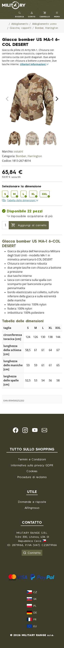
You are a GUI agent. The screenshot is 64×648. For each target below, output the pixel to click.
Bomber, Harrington (29, 156)
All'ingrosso (32, 507)
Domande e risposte (32, 502)
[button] (32, 14)
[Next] (56, 99)
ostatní (18, 151)
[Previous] (7, 99)
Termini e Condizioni (32, 459)
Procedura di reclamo (32, 477)
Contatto (34, 553)
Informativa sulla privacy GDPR (32, 465)
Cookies (31, 471)
